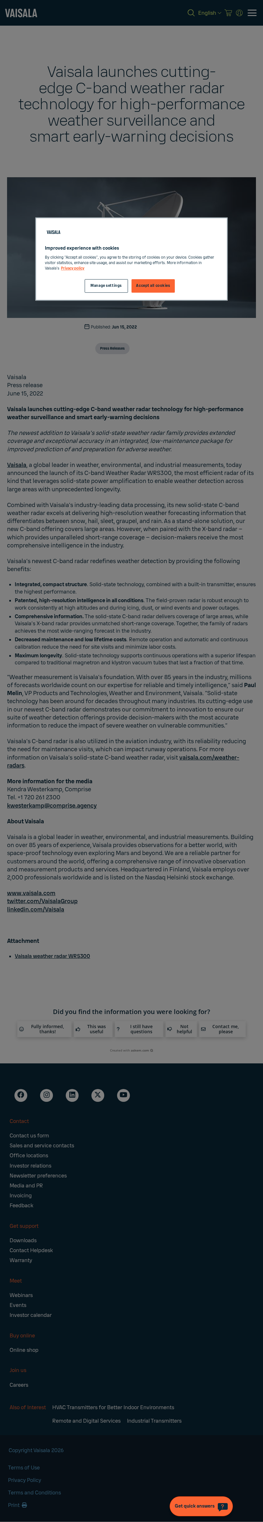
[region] (131, 259)
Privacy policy (72, 268)
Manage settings (106, 285)
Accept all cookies (153, 285)
